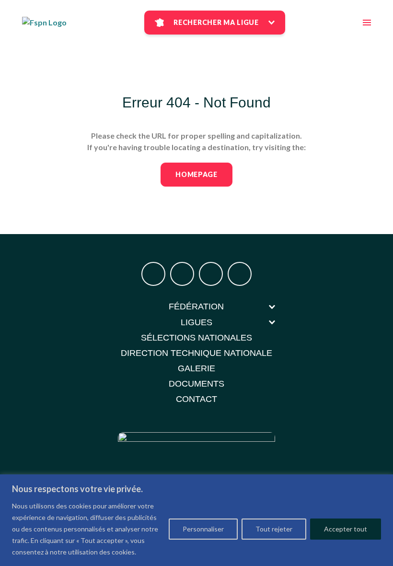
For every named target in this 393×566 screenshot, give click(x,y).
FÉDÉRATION (196, 306)
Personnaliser (203, 529)
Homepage (196, 174)
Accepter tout (345, 529)
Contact (196, 399)
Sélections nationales (196, 337)
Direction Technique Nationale (196, 353)
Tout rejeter (273, 529)
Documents (196, 384)
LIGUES (196, 322)
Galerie (196, 368)
